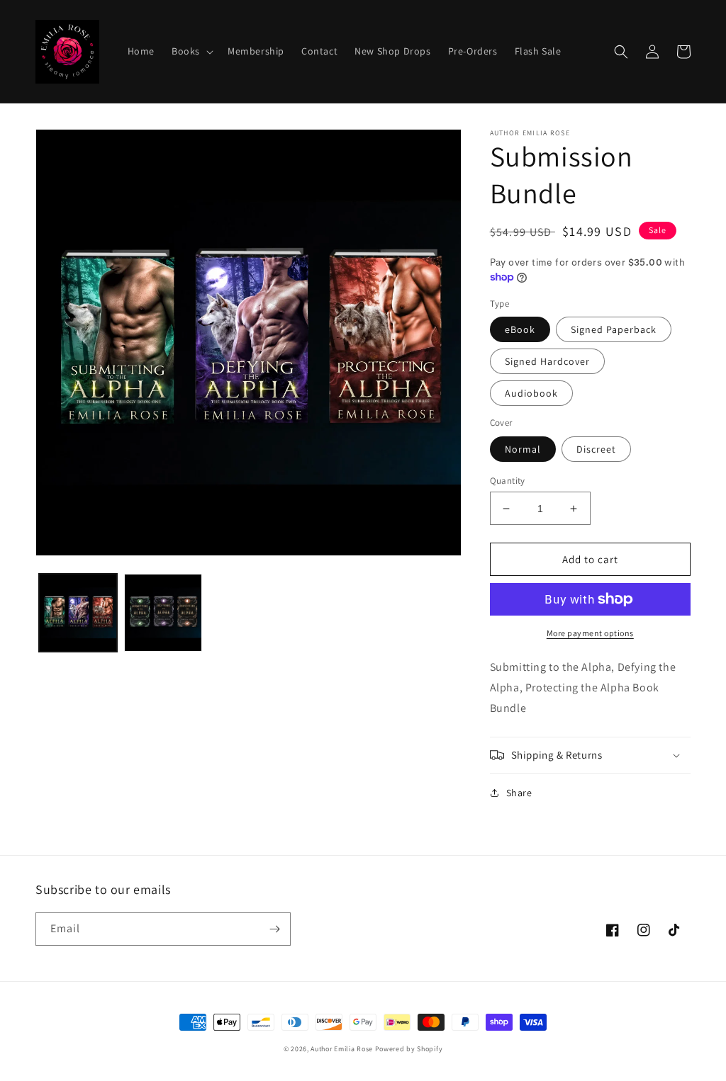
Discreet (596, 449)
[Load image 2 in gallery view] (163, 613)
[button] (191, 51)
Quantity (507, 481)
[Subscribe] (274, 929)
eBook (520, 329)
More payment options (590, 633)
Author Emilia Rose (342, 1048)
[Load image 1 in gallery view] (78, 613)
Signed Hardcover (547, 361)
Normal (523, 449)
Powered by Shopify (409, 1048)
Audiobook (531, 393)
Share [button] (519, 792)
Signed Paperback (614, 329)
